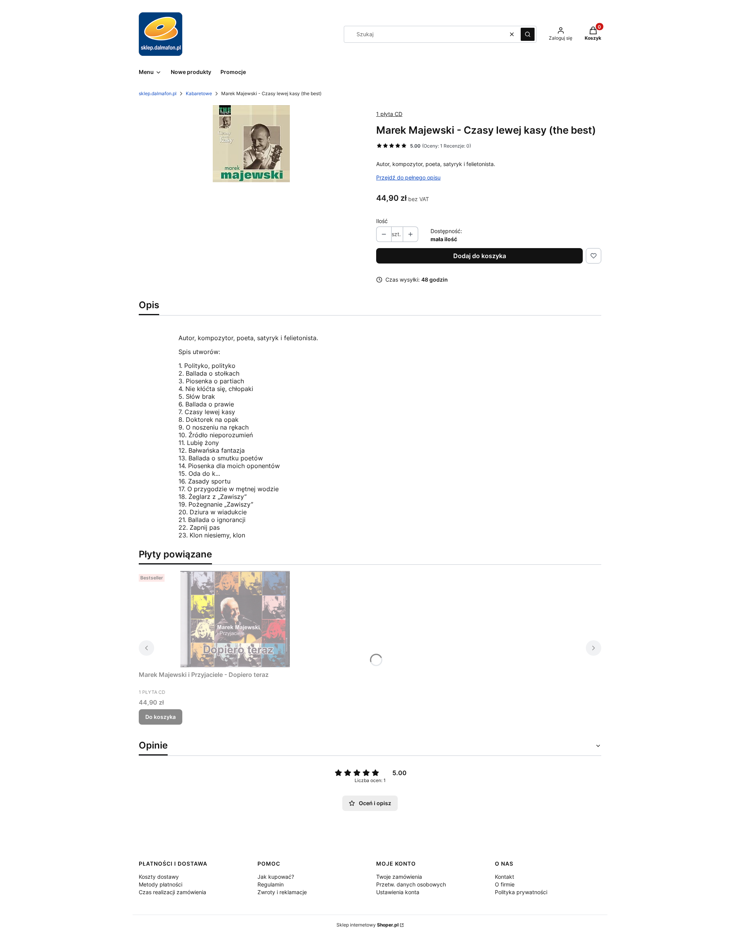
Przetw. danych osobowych (411, 884)
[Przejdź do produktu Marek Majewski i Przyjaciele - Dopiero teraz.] (235, 619)
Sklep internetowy (367, 925)
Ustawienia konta (397, 892)
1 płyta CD (389, 114)
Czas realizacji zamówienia (172, 892)
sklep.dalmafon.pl (158, 93)
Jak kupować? (275, 876)
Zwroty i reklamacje (282, 892)
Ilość (382, 221)
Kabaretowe (199, 93)
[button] (528, 34)
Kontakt (504, 876)
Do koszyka (160, 716)
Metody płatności (160, 884)
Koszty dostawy (159, 876)
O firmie (505, 884)
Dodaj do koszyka (479, 256)
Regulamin (270, 884)
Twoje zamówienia (399, 876)
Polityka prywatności (521, 892)
